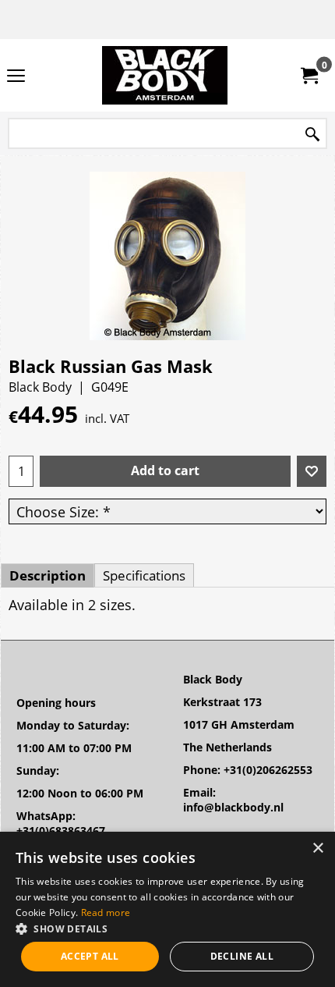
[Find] (312, 134)
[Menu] (16, 76)
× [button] (317, 848)
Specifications (144, 575)
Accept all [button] (90, 956)
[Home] (164, 75)
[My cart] (308, 75)
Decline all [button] (241, 956)
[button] (167, 928)
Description (47, 575)
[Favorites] (311, 471)
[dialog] (167, 909)
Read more (106, 912)
